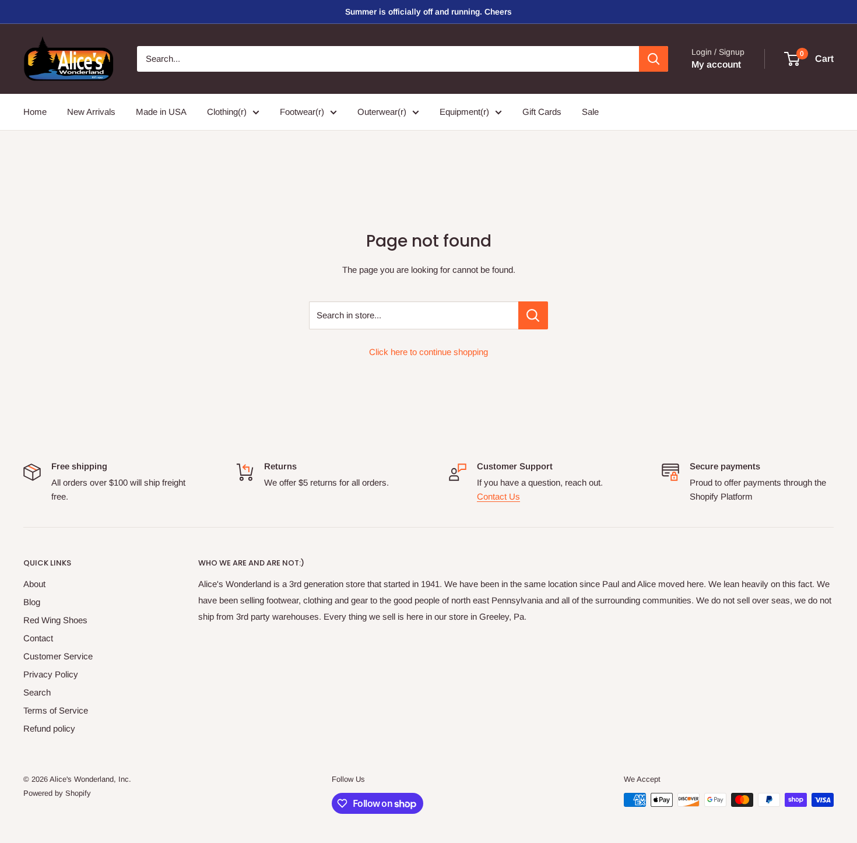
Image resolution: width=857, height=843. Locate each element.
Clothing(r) (227, 112)
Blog (31, 602)
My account (716, 64)
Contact (38, 638)
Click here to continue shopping (428, 352)
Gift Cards (541, 112)
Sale (590, 112)
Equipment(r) (464, 112)
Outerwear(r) (381, 112)
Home (35, 112)
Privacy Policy (50, 674)
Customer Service (58, 656)
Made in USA (161, 112)
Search (37, 692)
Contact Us (498, 496)
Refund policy (49, 728)
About (34, 584)
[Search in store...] (533, 315)
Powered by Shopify (57, 793)
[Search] (653, 59)
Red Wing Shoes (55, 620)
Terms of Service (55, 710)
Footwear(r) (302, 112)
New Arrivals (91, 112)
